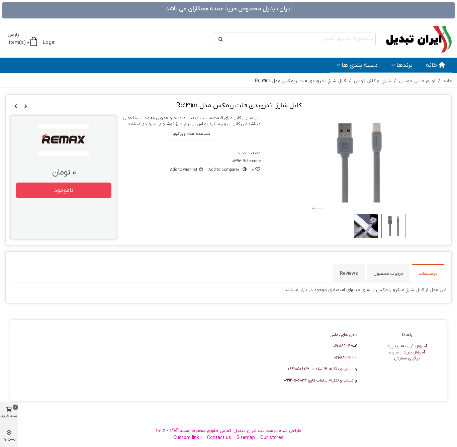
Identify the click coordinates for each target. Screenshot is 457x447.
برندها (404, 65)
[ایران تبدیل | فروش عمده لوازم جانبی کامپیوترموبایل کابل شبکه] (415, 39)
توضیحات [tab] (428, 273)
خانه (431, 65)
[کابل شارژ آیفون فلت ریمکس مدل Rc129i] (26, 107)
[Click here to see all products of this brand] (63, 140)
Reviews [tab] (349, 273)
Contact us (219, 438)
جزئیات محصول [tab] (388, 273)
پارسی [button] (13, 35)
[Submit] (220, 39)
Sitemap (246, 438)
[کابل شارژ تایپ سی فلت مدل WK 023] (16, 107)
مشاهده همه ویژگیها (191, 133)
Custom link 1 (187, 438)
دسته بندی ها (360, 65)
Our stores (272, 438)
